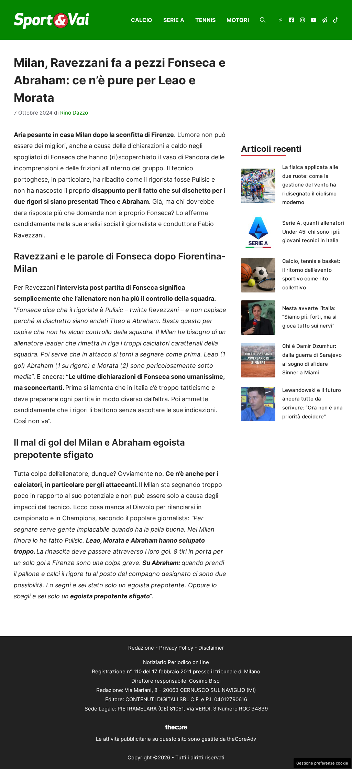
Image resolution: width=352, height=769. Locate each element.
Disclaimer (211, 647)
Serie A (173, 20)
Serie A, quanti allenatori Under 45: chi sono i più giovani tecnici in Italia (313, 232)
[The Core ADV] (176, 729)
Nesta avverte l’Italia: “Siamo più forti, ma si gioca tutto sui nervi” (309, 317)
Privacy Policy (176, 647)
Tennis (205, 20)
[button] (262, 20)
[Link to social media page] (280, 21)
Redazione (141, 647)
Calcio (141, 20)
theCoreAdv (241, 739)
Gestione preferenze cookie (322, 763)
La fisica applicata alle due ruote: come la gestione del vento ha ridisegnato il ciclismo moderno (310, 184)
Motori (238, 20)
